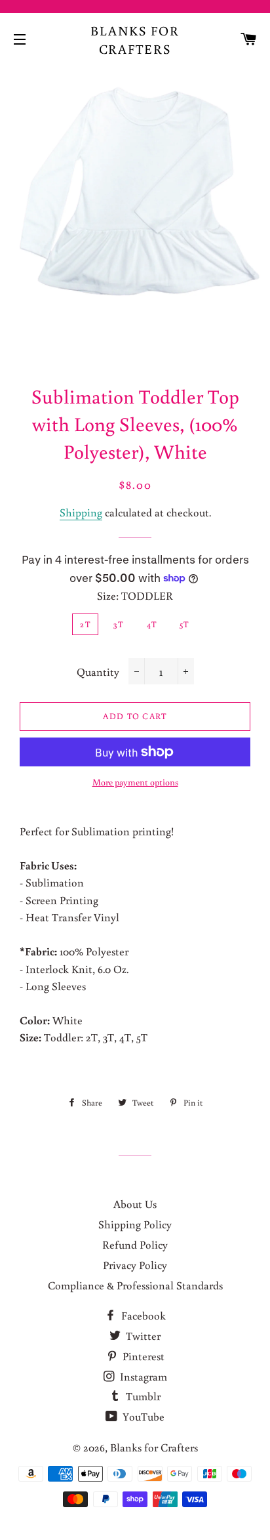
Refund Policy (135, 1244)
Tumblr (142, 1396)
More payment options (135, 782)
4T (152, 624)
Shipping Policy (135, 1224)
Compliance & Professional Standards (135, 1285)
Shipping (81, 512)
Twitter (142, 1335)
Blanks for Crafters (135, 39)
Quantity (98, 671)
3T (118, 624)
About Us (135, 1203)
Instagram (142, 1376)
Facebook (142, 1315)
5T (184, 624)
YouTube (142, 1416)
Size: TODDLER (135, 595)
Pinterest (142, 1355)
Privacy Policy (135, 1264)
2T (85, 624)
